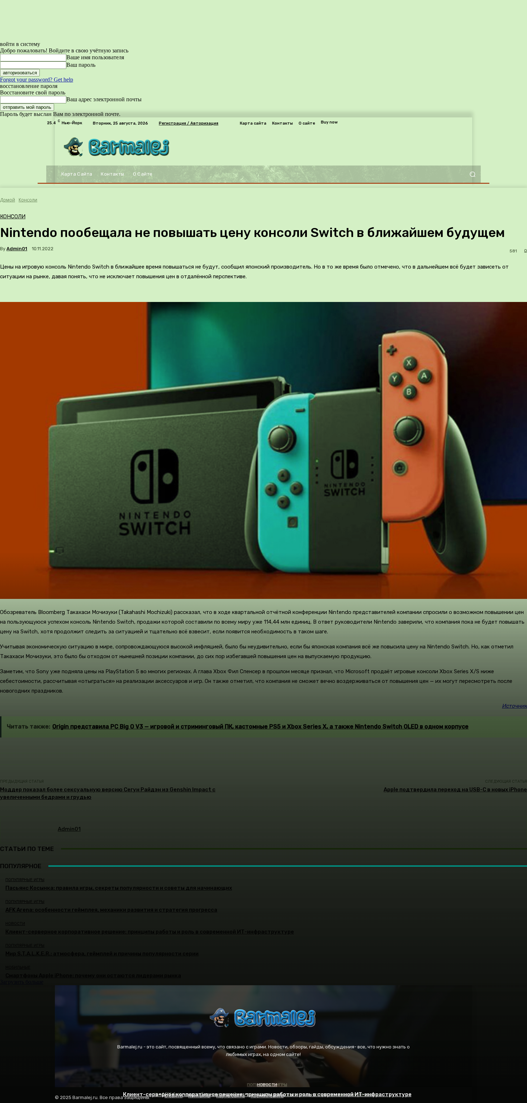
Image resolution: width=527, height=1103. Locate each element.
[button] (472, 174)
